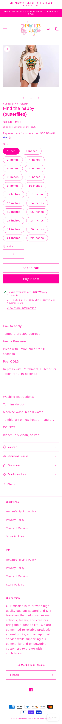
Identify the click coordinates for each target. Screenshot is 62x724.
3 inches (13, 159)
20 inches (37, 229)
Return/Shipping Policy (21, 511)
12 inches (37, 194)
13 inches (13, 203)
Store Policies (15, 536)
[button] (5, 28)
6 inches (34, 168)
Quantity (8, 246)
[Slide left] (23, 98)
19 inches (13, 229)
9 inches (13, 185)
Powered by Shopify (42, 718)
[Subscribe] (51, 675)
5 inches (13, 168)
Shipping (7, 127)
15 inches (13, 211)
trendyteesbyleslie (26, 718)
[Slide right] (38, 98)
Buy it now (31, 279)
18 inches (37, 220)
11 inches (13, 194)
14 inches (37, 203)
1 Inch (11, 151)
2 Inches (31, 151)
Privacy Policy (15, 519)
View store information (21, 308)
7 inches (13, 177)
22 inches (37, 237)
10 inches (35, 185)
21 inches (13, 237)
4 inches (34, 159)
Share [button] (11, 484)
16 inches (37, 211)
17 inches (13, 220)
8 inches (34, 177)
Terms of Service (17, 528)
